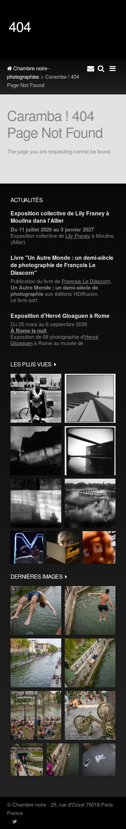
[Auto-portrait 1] (35, 503)
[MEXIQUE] (35, 398)
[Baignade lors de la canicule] (35, 610)
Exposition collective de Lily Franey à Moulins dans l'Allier (59, 216)
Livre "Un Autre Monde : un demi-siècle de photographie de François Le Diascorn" (61, 265)
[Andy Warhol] (63, 547)
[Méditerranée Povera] (90, 398)
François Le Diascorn (86, 281)
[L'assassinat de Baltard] (35, 450)
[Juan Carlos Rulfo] (99, 547)
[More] (55, 364)
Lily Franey (77, 235)
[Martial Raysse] (26, 547)
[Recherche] (101, 68)
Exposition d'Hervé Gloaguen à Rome (60, 316)
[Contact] (90, 68)
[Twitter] (14, 821)
